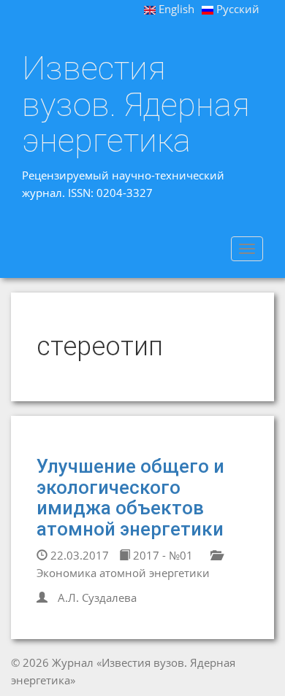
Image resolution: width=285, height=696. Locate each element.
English (175, 8)
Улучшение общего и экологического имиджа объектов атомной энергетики (130, 497)
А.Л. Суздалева (97, 597)
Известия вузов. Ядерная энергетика (136, 104)
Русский (236, 8)
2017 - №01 (161, 555)
